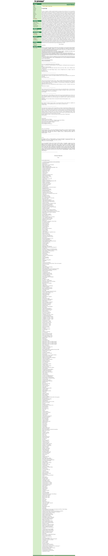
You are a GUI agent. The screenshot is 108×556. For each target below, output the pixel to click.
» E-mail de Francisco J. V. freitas (47, 482)
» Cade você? (44, 409)
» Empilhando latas (45, 381)
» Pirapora (43, 410)
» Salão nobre (44, 434)
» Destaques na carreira (45, 523)
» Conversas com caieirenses (46, 262)
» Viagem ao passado (45, 420)
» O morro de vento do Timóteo (46, 189)
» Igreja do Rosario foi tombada (46, 283)
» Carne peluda (44, 295)
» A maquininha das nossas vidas (47, 273)
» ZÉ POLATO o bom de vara (46, 188)
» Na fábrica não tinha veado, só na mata (48, 401)
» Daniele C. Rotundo (36, 23)
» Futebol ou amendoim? (45, 385)
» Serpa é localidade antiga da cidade (47, 514)
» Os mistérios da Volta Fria (46, 331)
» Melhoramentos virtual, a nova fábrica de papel (49, 343)
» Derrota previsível (45, 384)
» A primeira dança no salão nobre (47, 355)
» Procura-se (44, 403)
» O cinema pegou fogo (45, 226)
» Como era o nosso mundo (46, 234)
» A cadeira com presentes (46, 348)
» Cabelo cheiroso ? (45, 373)
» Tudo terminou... (44, 426)
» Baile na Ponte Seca (45, 215)
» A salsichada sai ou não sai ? (46, 303)
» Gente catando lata (45, 386)
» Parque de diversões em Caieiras (47, 270)
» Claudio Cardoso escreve (46, 427)
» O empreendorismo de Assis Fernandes (48, 550)
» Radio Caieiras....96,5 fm (46, 165)
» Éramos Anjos (44, 486)
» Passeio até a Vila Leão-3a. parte (47, 333)
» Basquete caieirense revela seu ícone (47, 530)
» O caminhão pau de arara (46, 272)
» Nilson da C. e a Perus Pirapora (47, 280)
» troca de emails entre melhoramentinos (48, 250)
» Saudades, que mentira (45, 432)
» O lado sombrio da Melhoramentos (47, 255)
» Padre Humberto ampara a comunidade (48, 517)
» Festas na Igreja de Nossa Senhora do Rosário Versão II (50, 268)
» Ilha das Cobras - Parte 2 (46, 496)
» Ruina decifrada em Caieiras (46, 390)
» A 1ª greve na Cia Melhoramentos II (47, 375)
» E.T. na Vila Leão (45, 332)
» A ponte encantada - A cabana (46, 176)
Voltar (54, 555)
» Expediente (34, 43)
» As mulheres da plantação (46, 328)
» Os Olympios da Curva (46, 195)
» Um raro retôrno (44, 467)
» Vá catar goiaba (44, 329)
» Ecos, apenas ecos (45, 407)
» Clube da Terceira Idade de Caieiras (47, 236)
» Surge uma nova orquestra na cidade (47, 525)
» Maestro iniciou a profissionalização (47, 522)
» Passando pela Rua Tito (46, 436)
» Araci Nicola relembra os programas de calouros (49, 210)
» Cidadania (35, 38)
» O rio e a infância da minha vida (47, 217)
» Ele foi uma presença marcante (47, 228)
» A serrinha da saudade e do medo (47, 274)
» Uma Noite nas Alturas (45, 490)
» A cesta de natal (44, 351)
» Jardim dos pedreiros (45, 406)
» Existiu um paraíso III (45, 224)
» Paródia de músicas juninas (46, 515)
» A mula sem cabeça (45, 172)
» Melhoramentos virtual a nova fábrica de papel (49, 341)
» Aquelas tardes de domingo (46, 175)
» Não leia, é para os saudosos (46, 535)
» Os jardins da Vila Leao (45, 360)
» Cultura (34, 7)
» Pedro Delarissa (44, 253)
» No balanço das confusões (46, 347)
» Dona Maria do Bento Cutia (46, 451)
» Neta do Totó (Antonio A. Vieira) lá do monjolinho (50, 429)
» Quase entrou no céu (45, 408)
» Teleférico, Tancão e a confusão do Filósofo (49, 209)
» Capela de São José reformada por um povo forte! (49, 193)
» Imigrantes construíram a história (47, 513)
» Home (34, 5)
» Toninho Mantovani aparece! (46, 308)
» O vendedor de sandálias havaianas (47, 316)
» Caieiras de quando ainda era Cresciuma (48, 216)
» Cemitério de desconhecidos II (47, 370)
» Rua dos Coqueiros (45, 413)
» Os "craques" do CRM (45, 279)
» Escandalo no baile (45, 463)
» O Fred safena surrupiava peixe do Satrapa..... (49, 281)
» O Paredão (44, 491)
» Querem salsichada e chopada (46, 302)
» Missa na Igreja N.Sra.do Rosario (47, 288)
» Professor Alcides (45, 395)
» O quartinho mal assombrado (46, 363)
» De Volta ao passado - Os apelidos (47, 546)
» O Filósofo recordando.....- (46, 208)
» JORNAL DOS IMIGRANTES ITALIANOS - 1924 (49, 167)
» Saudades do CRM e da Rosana (47, 443)
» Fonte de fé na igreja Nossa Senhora (47, 518)
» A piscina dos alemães (45, 162)
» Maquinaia (44, 278)
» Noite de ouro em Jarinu (46, 402)
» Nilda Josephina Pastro (45, 293)
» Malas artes (44, 431)
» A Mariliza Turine (45, 186)
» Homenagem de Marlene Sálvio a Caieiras (48, 547)
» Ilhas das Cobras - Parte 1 (46, 495)
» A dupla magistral (45, 389)
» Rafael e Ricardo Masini (46, 430)
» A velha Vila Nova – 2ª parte (46, 324)
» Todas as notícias (35, 29)
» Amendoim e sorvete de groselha (47, 380)
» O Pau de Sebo (44, 213)
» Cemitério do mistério (45, 466)
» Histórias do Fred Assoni (46, 345)
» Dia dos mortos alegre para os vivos (47, 238)
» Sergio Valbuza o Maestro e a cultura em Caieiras (49, 249)
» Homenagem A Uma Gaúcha (46, 473)
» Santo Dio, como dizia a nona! (47, 322)
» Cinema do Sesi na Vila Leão (46, 183)
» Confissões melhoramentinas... (47, 365)
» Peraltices (43, 498)
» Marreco (43, 258)
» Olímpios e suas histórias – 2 (46, 181)
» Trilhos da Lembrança (45, 492)
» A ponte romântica (45, 368)
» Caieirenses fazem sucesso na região (47, 528)
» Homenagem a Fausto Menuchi (47, 246)
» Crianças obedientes (45, 419)
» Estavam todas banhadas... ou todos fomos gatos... (49, 538)
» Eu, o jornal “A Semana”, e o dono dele (48, 197)
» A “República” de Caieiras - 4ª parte (47, 314)
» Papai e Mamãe (44, 476)
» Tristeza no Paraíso (45, 230)
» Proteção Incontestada (45, 456)
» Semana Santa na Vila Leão (46, 304)
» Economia (34, 8)
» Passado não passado (45, 446)
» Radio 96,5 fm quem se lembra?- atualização (49, 212)
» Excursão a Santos (45, 478)
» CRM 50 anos (44, 391)
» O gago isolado (44, 284)
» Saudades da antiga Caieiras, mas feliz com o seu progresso (51, 511)
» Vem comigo (44, 290)
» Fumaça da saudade (45, 245)
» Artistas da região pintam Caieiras (47, 520)
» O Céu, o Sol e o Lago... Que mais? (47, 502)
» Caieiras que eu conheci (46, 551)
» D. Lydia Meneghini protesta (46, 315)
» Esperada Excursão (45, 477)
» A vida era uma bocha (45, 442)
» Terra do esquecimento (45, 440)
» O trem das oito (44, 438)
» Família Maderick (45, 400)
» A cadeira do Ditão (45, 254)
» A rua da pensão (44, 248)
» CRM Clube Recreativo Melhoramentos (48, 201)
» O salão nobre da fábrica (46, 358)
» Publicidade (35, 45)
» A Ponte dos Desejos (45, 471)
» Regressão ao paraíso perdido (46, 219)
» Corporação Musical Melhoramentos (48, 527)
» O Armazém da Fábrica (45, 289)
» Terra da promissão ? (45, 374)
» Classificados (35, 33)
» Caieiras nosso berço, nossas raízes (47, 544)
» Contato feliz (44, 392)
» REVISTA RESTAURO (45, 190)
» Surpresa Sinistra (44, 488)
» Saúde (34, 16)
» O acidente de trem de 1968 (46, 191)
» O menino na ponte (45, 468)
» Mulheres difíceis (45, 422)
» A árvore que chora (45, 379)
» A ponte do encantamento (46, 252)
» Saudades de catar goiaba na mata (47, 174)
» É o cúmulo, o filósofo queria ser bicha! (48, 459)
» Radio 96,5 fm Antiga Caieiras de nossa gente (49, 291)
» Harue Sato (44, 382)
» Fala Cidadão (35, 34)
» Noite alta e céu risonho (46, 319)
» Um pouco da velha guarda (46, 259)
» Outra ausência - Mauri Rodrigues (47, 306)
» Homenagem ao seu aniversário (47, 516)
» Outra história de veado (46, 298)
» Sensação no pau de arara (46, 464)
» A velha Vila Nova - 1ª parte (46, 325)
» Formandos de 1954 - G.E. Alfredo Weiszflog (49, 206)
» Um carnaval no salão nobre (46, 312)
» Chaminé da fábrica (45, 411)
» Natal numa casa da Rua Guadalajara (47, 276)
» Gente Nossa (44, 507)
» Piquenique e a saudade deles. (46, 445)
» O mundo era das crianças (46, 169)
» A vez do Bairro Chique (46, 340)
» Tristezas (43, 455)
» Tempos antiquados (45, 251)
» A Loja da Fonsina (45, 271)
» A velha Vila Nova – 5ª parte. (46, 320)
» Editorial (34, 9)
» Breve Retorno (44, 505)
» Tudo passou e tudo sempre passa (47, 235)
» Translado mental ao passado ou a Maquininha (49, 269)
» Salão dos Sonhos (45, 485)
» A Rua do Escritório (45, 310)
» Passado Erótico (44, 454)
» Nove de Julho (35, 47)
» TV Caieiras (35, 18)
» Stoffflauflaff (44, 260)
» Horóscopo (34, 14)
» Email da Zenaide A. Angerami (47, 296)
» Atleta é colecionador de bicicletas (47, 531)
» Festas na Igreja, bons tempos (46, 460)
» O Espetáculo (44, 489)
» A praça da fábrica (45, 339)
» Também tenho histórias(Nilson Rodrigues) (48, 357)
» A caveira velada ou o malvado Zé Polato (48, 378)
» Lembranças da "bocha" (46, 441)
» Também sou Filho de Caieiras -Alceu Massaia (49, 493)
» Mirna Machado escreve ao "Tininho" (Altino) (49, 354)
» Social (34, 17)
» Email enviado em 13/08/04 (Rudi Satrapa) (48, 534)
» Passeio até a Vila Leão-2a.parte (47, 334)
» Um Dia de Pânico (45, 487)
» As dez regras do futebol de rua (47, 415)
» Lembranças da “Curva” (46, 479)
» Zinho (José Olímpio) (45, 396)
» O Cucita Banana (45, 504)
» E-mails (34, 10)
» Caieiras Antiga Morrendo (46, 452)
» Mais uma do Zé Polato (45, 428)
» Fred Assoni (35, 24)
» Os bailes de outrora (45, 242)
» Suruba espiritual (45, 461)
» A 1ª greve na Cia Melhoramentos (47, 376)
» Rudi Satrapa (44, 508)
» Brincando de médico (45, 417)
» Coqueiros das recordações (46, 412)
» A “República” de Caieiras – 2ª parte (47, 318)
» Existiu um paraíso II (45, 223)
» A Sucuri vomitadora (45, 257)
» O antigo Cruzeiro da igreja (46, 444)
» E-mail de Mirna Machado (46, 481)
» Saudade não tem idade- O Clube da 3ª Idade (49, 203)
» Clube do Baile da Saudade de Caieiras (48, 200)
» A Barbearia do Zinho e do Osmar (47, 192)
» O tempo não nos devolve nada (47, 178)
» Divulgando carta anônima (46, 184)
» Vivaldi (43, 261)
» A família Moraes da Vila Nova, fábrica (48, 367)
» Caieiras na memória (45, 202)
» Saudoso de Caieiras (45, 447)
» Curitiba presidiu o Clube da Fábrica (47, 529)
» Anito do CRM (44, 244)
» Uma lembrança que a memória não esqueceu (49, 187)
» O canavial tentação (45, 185)
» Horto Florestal (44, 307)
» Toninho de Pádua (45, 364)
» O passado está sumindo (46, 207)
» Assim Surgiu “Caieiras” (46, 480)
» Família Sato (44, 387)
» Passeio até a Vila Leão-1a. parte (47, 335)
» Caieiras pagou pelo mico (46, 361)
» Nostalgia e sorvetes (45, 177)
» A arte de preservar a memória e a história (48, 512)
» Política (34, 15)
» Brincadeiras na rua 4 (45, 282)
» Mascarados (44, 500)
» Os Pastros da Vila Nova (46, 399)
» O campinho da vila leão (46, 352)
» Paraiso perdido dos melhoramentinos (48, 377)
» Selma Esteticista (35, 26)
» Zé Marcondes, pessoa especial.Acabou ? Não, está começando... (52, 263)
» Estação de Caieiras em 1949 (46, 356)
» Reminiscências (44, 163)
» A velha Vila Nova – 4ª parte (46, 321)
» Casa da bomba (44, 277)
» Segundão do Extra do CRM (46, 350)
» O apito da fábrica (45, 372)
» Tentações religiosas (45, 243)
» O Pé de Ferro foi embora (46, 311)
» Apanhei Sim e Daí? (45, 503)
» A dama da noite (44, 171)
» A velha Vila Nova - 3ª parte (46, 323)
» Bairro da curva (44, 433)
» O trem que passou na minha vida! (47, 549)
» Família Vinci (44, 297)
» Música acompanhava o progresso (47, 526)
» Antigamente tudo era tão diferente (47, 285)
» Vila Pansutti (44, 338)
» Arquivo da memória (45, 472)
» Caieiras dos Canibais (45, 450)
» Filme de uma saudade (45, 437)
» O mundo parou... (45, 424)
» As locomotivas (44, 237)
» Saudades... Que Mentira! (46, 448)
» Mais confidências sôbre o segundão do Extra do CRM (50, 349)
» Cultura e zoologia (45, 541)
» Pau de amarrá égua (45, 418)
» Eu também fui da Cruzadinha (46, 398)
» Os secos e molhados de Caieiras (47, 287)
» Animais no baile (45, 227)
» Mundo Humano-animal (46, 506)
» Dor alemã (44, 439)
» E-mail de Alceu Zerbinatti (46, 494)
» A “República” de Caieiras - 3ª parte (47, 317)
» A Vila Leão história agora (46, 241)
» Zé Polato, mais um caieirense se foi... (48, 405)
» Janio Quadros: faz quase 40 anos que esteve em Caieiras (51, 211)
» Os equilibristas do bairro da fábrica (47, 369)
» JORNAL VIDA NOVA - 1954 (46, 166)
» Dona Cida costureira (45, 366)
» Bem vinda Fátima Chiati (46, 383)
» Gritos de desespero (45, 232)
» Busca (34, 6)
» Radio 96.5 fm (44, 220)
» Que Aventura (44, 501)
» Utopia (43, 330)
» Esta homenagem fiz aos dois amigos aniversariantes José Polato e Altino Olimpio (54, 509)
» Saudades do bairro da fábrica (46, 462)
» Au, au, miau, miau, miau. (46, 469)
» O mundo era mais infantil (46, 416)
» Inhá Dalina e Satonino (45, 404)
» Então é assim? (44, 435)
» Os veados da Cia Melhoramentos (47, 299)
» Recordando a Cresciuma (46, 196)
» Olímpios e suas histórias (46, 182)
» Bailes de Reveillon (45, 198)
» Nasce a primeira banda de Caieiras (47, 521)
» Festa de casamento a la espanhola (47, 204)
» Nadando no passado (45, 393)
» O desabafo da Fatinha (45, 286)
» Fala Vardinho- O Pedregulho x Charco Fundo (49, 221)
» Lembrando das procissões (46, 421)
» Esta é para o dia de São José (46, 548)
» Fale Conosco (35, 44)
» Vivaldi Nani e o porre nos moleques (47, 539)
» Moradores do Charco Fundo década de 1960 (49, 180)
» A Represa (43, 265)
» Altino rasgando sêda (45, 394)
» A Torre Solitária (44, 465)
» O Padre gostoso (44, 457)
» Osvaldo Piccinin (35, 25)
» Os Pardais (44, 256)
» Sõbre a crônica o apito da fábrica (47, 371)
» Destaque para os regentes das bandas (48, 524)
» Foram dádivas (44, 425)
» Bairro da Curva (44, 337)
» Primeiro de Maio (45, 474)
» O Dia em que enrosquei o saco (47, 537)
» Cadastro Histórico (35, 37)
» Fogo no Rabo (44, 499)
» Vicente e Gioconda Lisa (46, 313)
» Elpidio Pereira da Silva (46, 233)
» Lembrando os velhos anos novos (47, 346)
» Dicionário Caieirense (45, 543)
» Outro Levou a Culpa (45, 453)
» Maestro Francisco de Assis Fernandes (48, 164)
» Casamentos (44, 470)
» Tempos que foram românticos (47, 199)
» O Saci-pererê (44, 194)
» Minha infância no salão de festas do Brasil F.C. (49, 247)
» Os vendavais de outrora (46, 222)
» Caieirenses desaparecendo (46, 168)
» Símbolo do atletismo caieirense (47, 532)
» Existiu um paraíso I (45, 225)
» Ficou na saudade (45, 229)
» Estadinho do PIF (45, 305)
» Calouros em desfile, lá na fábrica (47, 359)
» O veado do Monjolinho (46, 239)
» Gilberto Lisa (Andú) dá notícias (47, 309)
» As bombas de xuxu (45, 540)
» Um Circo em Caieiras (45, 264)
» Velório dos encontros (45, 326)
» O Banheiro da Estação (45, 294)
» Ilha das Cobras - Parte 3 (46, 497)
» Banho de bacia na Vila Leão (46, 300)
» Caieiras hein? (44, 173)
